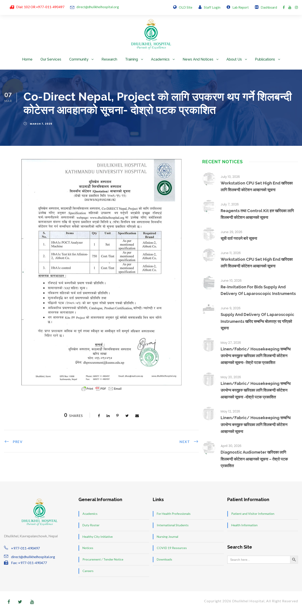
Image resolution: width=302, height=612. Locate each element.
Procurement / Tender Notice (102, 559)
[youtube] (289, 7)
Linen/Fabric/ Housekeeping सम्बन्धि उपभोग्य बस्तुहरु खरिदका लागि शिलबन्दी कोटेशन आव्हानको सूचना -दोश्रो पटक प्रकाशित (256, 390)
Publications (265, 59)
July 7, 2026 (230, 204)
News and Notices (198, 59)
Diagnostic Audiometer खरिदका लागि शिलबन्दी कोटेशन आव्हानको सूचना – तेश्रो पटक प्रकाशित (254, 459)
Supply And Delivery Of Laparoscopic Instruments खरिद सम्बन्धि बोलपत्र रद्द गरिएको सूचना (257, 321)
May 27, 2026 (231, 342)
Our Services (50, 59)
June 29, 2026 (231, 232)
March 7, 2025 (41, 123)
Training (131, 59)
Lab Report (240, 7)
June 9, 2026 (231, 308)
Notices (87, 548)
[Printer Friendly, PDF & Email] (101, 388)
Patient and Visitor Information (252, 513)
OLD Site (185, 7)
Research (109, 59)
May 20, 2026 (231, 377)
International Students (173, 525)
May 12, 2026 (230, 411)
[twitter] (20, 601)
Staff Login (212, 7)
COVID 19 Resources (172, 548)
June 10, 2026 (231, 280)
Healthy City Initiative (97, 536)
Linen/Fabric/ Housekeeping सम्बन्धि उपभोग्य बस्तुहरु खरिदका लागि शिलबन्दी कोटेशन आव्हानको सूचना (256, 424)
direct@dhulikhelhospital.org (97, 7)
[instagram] (296, 7)
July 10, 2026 (230, 176)
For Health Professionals (174, 513)
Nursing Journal (167, 536)
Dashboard (269, 7)
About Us (234, 59)
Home (27, 59)
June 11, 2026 (231, 253)
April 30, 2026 (231, 445)
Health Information (244, 525)
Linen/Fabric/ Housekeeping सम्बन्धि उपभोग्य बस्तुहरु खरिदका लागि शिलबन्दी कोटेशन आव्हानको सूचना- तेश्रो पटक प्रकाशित (256, 356)
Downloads (164, 559)
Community (78, 59)
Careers (88, 571)
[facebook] (284, 7)
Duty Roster (90, 525)
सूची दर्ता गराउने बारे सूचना (239, 238)
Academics (160, 59)
